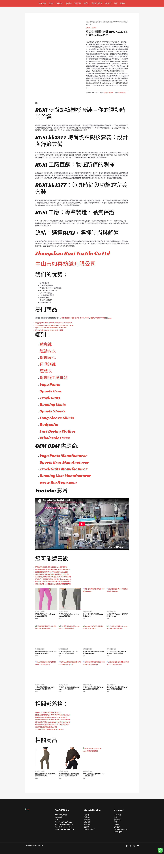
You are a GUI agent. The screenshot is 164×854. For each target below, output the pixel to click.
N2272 (92, 318)
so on (110, 318)
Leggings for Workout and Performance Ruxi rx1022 (53, 323)
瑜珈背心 (69, 3)
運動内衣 (48, 351)
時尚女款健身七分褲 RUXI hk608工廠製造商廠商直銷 (53, 584)
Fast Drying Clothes (58, 431)
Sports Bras (51, 391)
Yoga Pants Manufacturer (63, 455)
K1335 (82, 318)
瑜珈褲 (51, 3)
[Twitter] (130, 846)
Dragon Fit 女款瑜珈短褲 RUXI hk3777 (48, 712)
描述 (36, 103)
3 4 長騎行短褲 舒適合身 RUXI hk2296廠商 (49, 729)
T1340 (97, 318)
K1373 (87, 318)
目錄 (56, 820)
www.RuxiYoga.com (58, 482)
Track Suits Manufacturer (64, 468)
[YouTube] (138, 846)
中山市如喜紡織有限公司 (65, 263)
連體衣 (86, 3)
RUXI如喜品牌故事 (61, 815)
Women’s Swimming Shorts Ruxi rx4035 (49, 330)
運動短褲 (78, 3)
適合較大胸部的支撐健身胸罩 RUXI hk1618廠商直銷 (52, 569)
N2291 (67, 318)
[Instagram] (134, 846)
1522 (72, 318)
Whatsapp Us (118, 832)
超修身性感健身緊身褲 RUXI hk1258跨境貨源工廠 (52, 574)
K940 (63, 318)
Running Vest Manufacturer (65, 475)
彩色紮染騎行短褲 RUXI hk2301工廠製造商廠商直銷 (52, 722)
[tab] (36, 103)
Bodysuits (49, 424)
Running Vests (53, 404)
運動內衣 (60, 3)
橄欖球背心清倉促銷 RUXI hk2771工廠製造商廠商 (52, 724)
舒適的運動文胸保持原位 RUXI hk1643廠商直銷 (51, 567)
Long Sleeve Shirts (57, 417)
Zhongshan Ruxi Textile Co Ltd (72, 253)
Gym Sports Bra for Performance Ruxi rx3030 (51, 328)
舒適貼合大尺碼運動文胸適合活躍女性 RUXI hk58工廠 (53, 579)
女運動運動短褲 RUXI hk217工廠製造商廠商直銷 (51, 572)
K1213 (77, 318)
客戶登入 (117, 827)
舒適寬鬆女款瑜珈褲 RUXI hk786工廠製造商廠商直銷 (53, 582)
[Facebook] (127, 846)
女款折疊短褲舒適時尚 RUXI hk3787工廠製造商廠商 (52, 715)
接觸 (115, 3)
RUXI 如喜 (42, 3)
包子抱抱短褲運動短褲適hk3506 (46, 727)
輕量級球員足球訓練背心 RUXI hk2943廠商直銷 (51, 717)
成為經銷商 (58, 817)
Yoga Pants (50, 384)
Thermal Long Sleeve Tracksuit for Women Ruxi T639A (54, 325)
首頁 (87, 22)
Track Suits (50, 397)
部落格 (122, 3)
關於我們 (108, 3)
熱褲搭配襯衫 (122, 93)
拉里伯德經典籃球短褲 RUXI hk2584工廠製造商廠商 (52, 720)
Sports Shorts (53, 411)
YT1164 (103, 318)
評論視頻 (87, 822)
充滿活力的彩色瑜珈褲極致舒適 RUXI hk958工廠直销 (53, 577)
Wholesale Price (55, 437)
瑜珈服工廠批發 (96, 3)
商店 (115, 817)
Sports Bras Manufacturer (64, 462)
